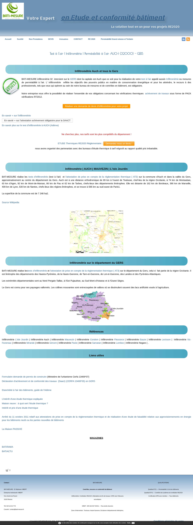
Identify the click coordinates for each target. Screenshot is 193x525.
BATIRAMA (7, 447)
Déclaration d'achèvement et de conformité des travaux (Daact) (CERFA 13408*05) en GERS (48, 381)
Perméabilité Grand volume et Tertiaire (117, 39)
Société (20, 39)
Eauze (143, 339)
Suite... (129, 523)
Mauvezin (69, 339)
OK (133, 522)
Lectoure (166, 339)
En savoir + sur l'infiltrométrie (16, 115)
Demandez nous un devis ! (119, 143)
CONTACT (78, 39)
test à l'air (146, 79)
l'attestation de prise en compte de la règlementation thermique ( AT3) (102, 177)
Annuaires (63, 39)
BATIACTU (7, 451)
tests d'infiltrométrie (38, 177)
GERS (73, 79)
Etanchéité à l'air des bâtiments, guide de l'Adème (26, 390)
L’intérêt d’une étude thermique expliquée (22, 399)
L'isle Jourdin (21, 339)
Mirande (30, 343)
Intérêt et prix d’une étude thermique (20, 408)
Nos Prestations (36, 39)
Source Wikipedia (10, 202)
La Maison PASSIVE (12, 429)
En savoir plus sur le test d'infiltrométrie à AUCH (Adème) (30, 125)
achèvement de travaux (157, 93)
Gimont (53, 343)
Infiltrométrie (172, 79)
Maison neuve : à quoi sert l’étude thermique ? (25, 403)
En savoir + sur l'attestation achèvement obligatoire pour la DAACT (37, 120)
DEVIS (51, 39)
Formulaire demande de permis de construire (24, 376)
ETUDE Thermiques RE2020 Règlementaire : (80, 143)
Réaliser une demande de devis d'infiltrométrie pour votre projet (96, 106)
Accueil (8, 39)
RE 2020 (91, 39)
